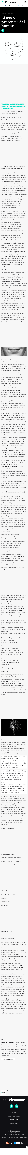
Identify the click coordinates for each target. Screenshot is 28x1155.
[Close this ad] (27, 1147)
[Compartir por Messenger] (18, 5)
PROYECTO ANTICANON (8, 1059)
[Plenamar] (8, 2)
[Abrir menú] (25, 2)
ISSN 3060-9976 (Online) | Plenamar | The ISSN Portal (14, 1137)
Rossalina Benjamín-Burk (13, 29)
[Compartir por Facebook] (5, 5)
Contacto (14, 1112)
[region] (14, 10)
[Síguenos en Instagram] (16, 1106)
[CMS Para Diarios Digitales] (18, 1143)
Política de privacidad (14, 1116)
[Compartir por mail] (22, 5)
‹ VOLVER (3, 13)
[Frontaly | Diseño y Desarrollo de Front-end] (9, 1143)
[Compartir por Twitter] (9, 5)
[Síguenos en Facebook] (11, 1106)
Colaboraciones (14, 1123)
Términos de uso (14, 1119)
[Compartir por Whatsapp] (14, 5)
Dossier (10, 13)
